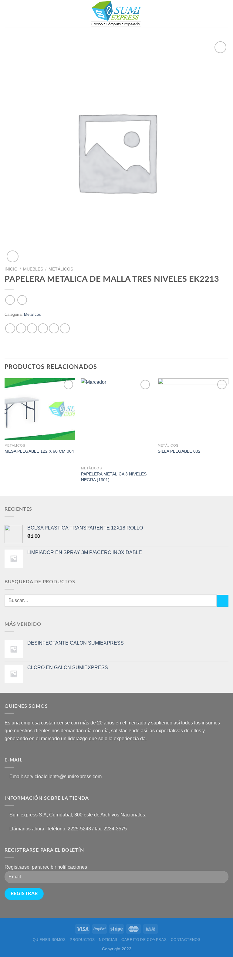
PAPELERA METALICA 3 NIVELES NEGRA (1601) (114, 477)
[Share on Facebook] (21, 328)
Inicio (11, 269)
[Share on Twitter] (32, 328)
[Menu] (8, 13)
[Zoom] (13, 256)
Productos (82, 940)
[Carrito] (225, 14)
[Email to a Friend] (43, 328)
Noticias (108, 940)
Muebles (33, 269)
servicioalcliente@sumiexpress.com (63, 776)
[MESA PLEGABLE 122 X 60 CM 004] (40, 409)
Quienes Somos (49, 940)
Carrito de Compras (144, 940)
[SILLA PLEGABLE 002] (193, 409)
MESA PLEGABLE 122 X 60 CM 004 (39, 451)
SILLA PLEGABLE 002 (179, 451)
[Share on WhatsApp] (10, 328)
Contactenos (186, 940)
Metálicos (61, 269)
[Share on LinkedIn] (65, 328)
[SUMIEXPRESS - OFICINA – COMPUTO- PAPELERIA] (116, 13)
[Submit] (222, 601)
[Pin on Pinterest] (54, 328)
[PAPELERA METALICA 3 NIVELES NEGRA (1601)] (116, 420)
